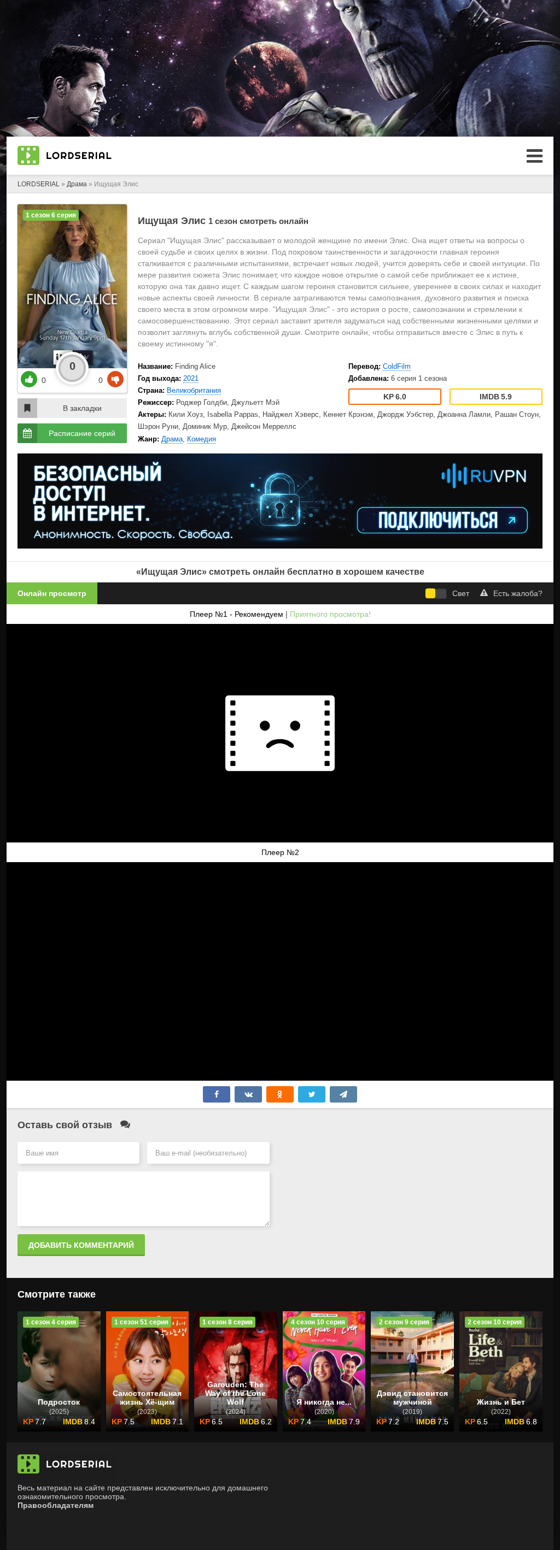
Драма (77, 184)
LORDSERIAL (39, 184)
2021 (191, 378)
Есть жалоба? (517, 593)
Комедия (201, 439)
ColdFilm (397, 366)
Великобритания (194, 390)
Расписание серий (82, 433)
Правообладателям (56, 1505)
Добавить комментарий (81, 1245)
